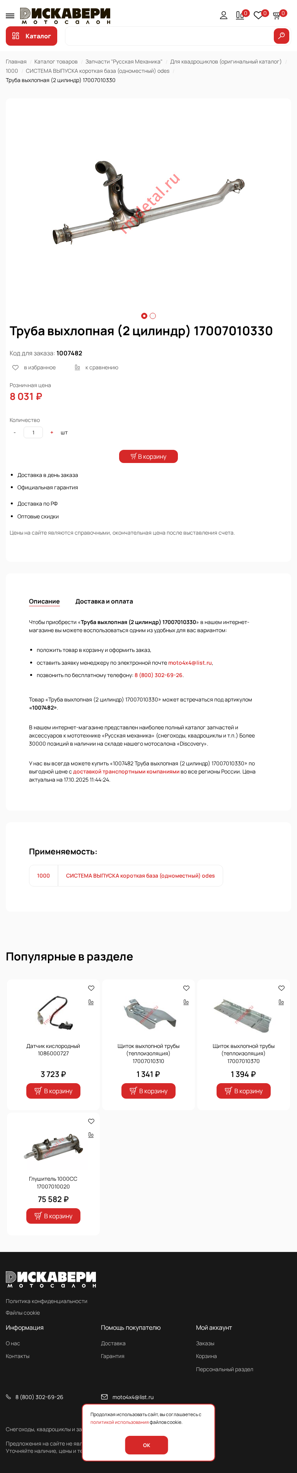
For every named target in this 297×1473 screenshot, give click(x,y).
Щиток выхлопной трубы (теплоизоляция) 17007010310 (148, 1053)
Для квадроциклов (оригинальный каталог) (226, 61)
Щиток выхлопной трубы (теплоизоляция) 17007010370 (244, 1053)
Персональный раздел (224, 1369)
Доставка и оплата (104, 601)
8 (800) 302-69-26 (159, 675)
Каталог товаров (56, 61)
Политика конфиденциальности (46, 1301)
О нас (13, 1343)
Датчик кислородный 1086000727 (53, 1049)
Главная (16, 61)
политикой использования (119, 1422)
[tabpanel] (148, 203)
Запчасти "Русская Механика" (123, 61)
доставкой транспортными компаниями (126, 771)
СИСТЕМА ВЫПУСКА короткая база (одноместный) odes (97, 70)
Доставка (113, 1343)
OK (146, 1445)
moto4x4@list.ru (190, 662)
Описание (44, 601)
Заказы (205, 1343)
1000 (12, 70)
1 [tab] (144, 316)
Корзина (206, 1356)
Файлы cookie (23, 1312)
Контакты (17, 1356)
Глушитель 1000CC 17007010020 (53, 1182)
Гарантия (113, 1356)
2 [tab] (153, 316)
